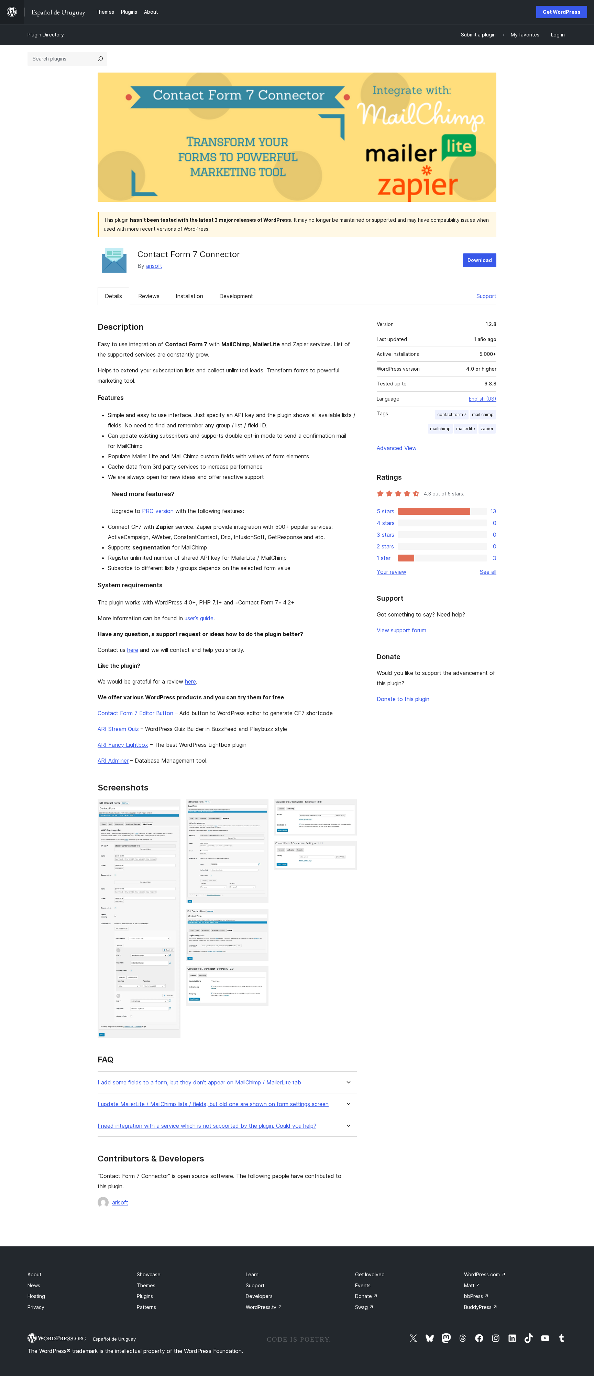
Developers (259, 1296)
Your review (391, 571)
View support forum (401, 630)
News (34, 1285)
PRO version (158, 510)
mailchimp (440, 428)
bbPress (476, 1296)
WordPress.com (485, 1274)
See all (488, 571)
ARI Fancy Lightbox (123, 744)
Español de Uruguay (114, 1339)
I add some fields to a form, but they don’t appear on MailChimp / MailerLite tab (199, 1082)
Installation (189, 296)
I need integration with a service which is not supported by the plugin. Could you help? (207, 1126)
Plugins (145, 1296)
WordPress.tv (264, 1307)
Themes (146, 1285)
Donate (366, 1296)
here (132, 649)
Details (113, 296)
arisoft (154, 265)
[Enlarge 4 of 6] (259, 975)
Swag (364, 1307)
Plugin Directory (46, 34)
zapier (487, 428)
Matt (472, 1285)
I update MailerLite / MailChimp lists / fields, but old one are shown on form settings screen (213, 1104)
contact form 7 (451, 414)
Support (486, 296)
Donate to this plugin (403, 699)
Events (363, 1285)
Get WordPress (562, 12)
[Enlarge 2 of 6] (259, 808)
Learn (252, 1274)
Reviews (149, 296)
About (34, 1274)
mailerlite (465, 428)
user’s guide (199, 618)
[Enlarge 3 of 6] (259, 918)
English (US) (482, 399)
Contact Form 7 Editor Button (135, 713)
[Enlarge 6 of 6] (347, 850)
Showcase (149, 1274)
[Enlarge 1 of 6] (171, 808)
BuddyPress (480, 1307)
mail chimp (483, 414)
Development (236, 296)
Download (480, 260)
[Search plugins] (100, 59)
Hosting (36, 1296)
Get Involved (370, 1274)
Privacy (36, 1307)
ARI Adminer (113, 760)
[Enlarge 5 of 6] (347, 808)
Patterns (146, 1307)
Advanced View (397, 448)
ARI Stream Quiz (118, 728)
